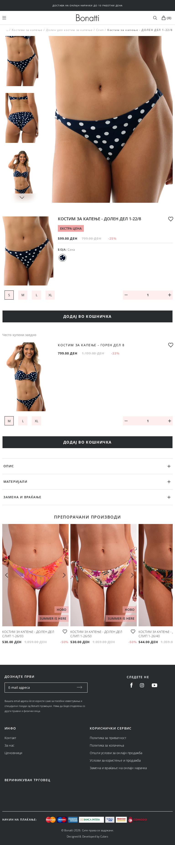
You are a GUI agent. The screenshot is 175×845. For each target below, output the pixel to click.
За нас (9, 745)
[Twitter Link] (154, 685)
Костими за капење (27, 30)
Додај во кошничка (87, 316)
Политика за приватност (108, 738)
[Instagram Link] (142, 685)
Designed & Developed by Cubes (87, 836)
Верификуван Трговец (28, 780)
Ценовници (13, 753)
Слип (100, 30)
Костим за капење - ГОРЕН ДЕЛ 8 (91, 345)
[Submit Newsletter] (79, 687)
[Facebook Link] (131, 685)
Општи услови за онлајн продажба (116, 753)
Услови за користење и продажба (115, 760)
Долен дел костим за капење (69, 30)
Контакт (10, 738)
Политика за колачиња (107, 745)
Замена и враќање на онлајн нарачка (118, 768)
